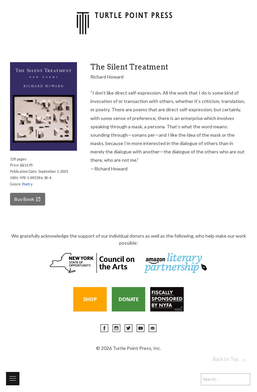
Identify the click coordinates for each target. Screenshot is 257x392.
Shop (90, 299)
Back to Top (225, 359)
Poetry (27, 184)
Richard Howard (106, 77)
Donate (128, 299)
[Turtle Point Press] (124, 22)
